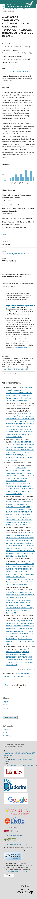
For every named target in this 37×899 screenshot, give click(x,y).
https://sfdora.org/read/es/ (17, 871)
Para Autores (7, 733)
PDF (6, 234)
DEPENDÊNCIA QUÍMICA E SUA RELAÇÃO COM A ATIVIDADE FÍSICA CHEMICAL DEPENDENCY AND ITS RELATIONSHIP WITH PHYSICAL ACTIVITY (19, 654)
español (6, 705)
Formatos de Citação (9, 373)
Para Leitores (7, 730)
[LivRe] (17, 824)
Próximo (30, 669)
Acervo (10, 7)
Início (3, 7)
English (5, 702)
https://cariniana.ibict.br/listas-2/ (15, 844)
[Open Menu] (2, 2)
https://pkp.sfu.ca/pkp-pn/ (13, 835)
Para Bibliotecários (8, 736)
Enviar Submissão (10, 717)
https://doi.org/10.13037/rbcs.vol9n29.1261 (17, 71)
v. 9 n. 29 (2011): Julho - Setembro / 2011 (14, 9)
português (6, 708)
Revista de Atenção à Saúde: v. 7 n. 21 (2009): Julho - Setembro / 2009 (19, 434)
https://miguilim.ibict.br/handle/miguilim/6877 (21, 765)
